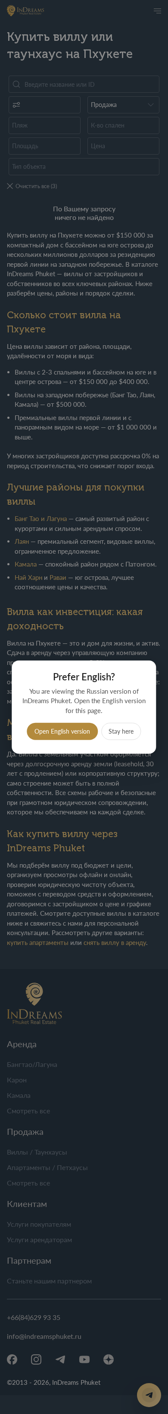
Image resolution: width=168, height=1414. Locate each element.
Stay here (121, 731)
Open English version (62, 731)
